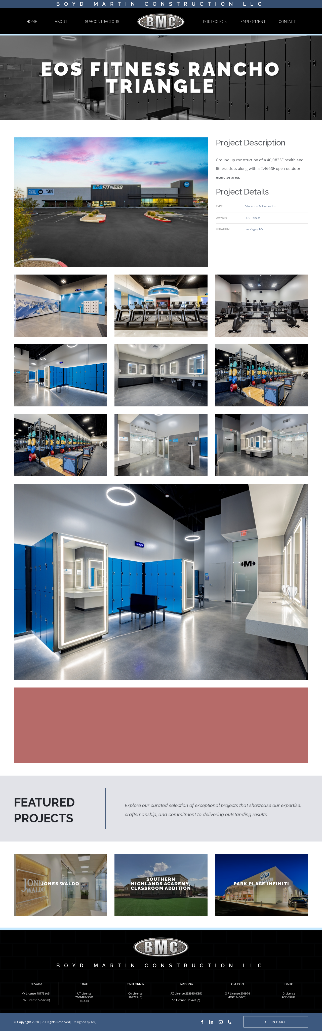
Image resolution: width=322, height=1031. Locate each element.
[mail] (221, 1022)
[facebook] (202, 1022)
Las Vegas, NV (254, 229)
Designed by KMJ (84, 1022)
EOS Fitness (252, 218)
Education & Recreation (260, 206)
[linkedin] (211, 1022)
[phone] (230, 1022)
